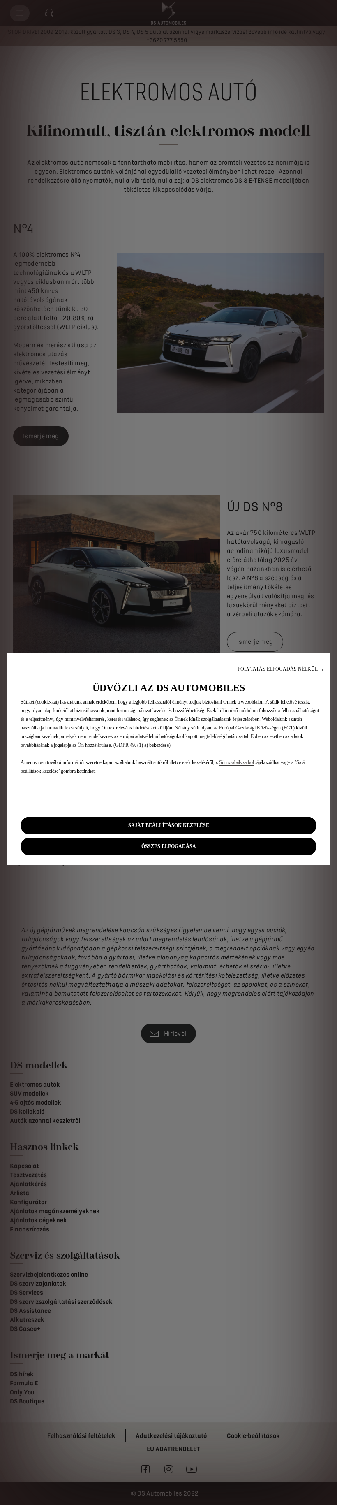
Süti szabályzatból (236, 762)
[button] (281, 669)
